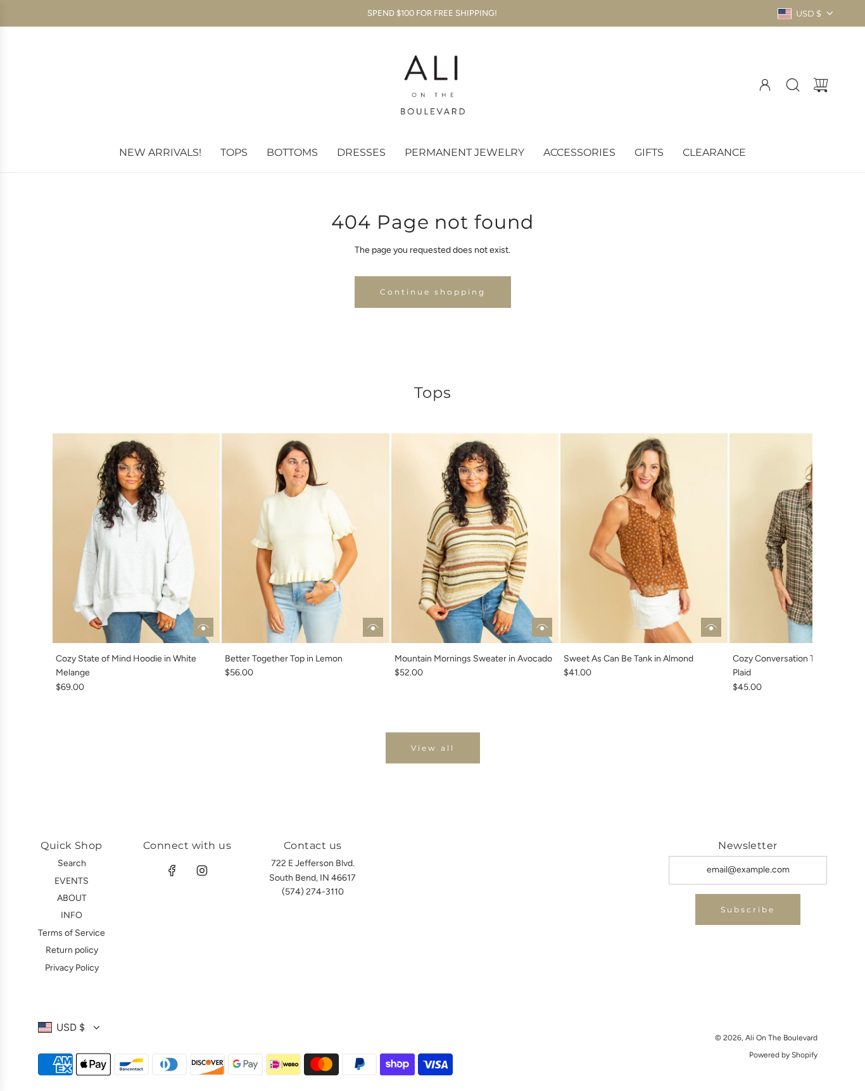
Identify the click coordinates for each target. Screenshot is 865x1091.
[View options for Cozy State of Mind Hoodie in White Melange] (203, 627)
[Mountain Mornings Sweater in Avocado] (475, 537)
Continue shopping (433, 292)
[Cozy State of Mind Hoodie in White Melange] (136, 537)
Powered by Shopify (783, 1054)
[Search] (793, 85)
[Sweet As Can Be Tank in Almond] (644, 537)
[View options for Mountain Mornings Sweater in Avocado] (542, 627)
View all (433, 748)
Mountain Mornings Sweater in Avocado (473, 658)
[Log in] (765, 85)
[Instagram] (202, 870)
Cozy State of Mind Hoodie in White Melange (126, 665)
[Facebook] (172, 870)
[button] (83, 564)
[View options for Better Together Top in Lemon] (373, 627)
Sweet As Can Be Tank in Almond (628, 658)
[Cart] (821, 85)
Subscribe (748, 909)
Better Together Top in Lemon (284, 658)
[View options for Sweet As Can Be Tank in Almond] (711, 627)
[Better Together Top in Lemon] (305, 537)
